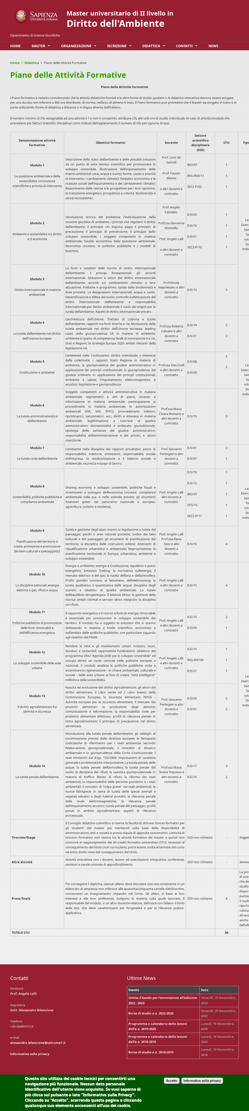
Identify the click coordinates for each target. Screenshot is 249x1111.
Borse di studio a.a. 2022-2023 (150, 1013)
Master (37, 46)
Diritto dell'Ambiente (116, 23)
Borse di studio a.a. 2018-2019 (150, 1052)
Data (204, 990)
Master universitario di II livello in (120, 13)
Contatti (183, 46)
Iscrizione (115, 46)
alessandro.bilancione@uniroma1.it (38, 1042)
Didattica (150, 46)
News (213, 46)
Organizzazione (75, 46)
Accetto (171, 1081)
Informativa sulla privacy (29, 1054)
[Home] (37, 16)
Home (15, 46)
